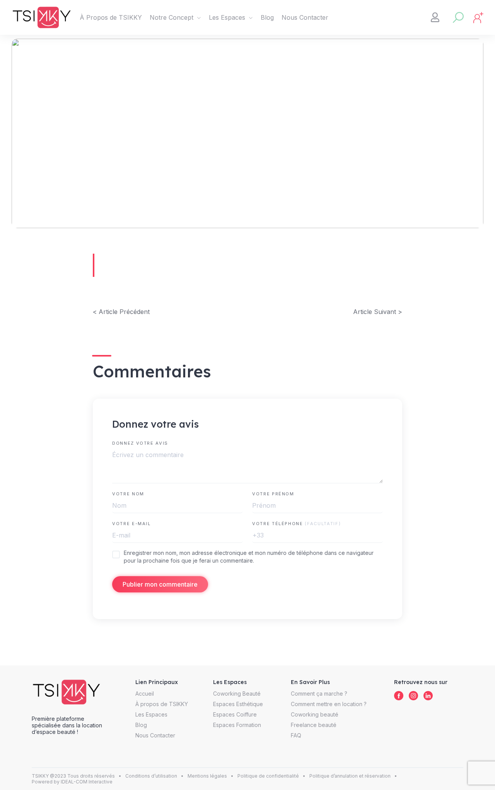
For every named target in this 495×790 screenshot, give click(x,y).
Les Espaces (227, 17)
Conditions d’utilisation (151, 776)
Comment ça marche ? (319, 693)
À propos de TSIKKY (161, 704)
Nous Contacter (305, 17)
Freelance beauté (313, 725)
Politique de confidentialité (268, 776)
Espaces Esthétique (238, 704)
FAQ (296, 735)
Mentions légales (207, 776)
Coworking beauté (314, 714)
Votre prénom (273, 494)
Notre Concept (171, 17)
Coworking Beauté (237, 693)
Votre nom (128, 494)
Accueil (144, 693)
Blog (267, 17)
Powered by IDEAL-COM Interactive (72, 782)
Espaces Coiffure (235, 714)
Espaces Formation (237, 725)
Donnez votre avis (140, 443)
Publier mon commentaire (160, 584)
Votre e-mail (131, 523)
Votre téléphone (296, 523)
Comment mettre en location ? (329, 704)
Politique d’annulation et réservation (350, 776)
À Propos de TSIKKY (111, 17)
